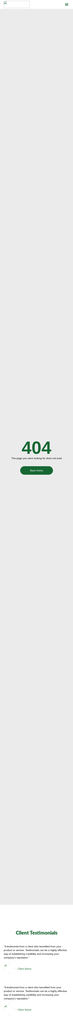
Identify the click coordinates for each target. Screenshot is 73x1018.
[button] (66, 4)
